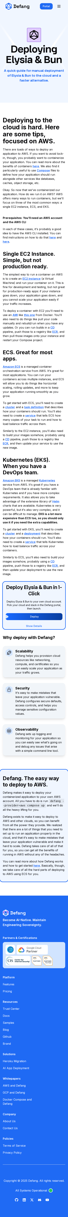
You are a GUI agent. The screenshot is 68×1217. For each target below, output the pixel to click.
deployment (32, 533)
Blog (6, 1029)
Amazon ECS (11, 366)
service (30, 415)
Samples (8, 1022)
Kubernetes (47, 480)
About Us (9, 1121)
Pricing (7, 991)
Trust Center (11, 1008)
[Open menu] (58, 6)
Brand (7, 1043)
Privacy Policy (12, 1152)
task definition (34, 407)
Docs (6, 1015)
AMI (15, 315)
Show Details (34, 625)
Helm (55, 501)
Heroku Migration (14, 1061)
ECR (55, 331)
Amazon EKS (11, 480)
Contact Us (10, 1128)
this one (29, 315)
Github (7, 1036)
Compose (43, 170)
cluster (10, 407)
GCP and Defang (14, 1092)
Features (8, 984)
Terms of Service (14, 1145)
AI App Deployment (16, 1068)
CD (52, 327)
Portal (46, 6)
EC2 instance (31, 278)
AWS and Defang (14, 1085)
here (36, 166)
